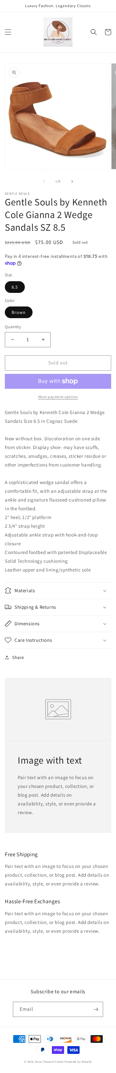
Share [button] (18, 657)
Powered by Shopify (78, 1061)
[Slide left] (44, 181)
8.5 (15, 287)
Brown (19, 312)
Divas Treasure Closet (49, 1061)
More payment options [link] (58, 396)
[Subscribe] (96, 1009)
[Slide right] (72, 181)
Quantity (13, 326)
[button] (8, 32)
